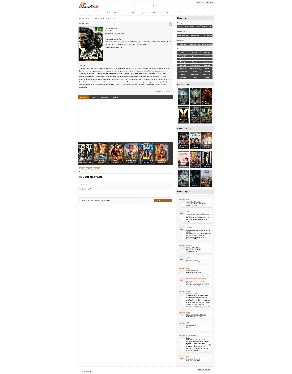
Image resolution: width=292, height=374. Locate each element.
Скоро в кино (179, 13)
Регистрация (209, 2)
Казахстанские (207, 35)
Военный (183, 65)
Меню (188, 338)
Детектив (183, 68)
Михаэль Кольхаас (192, 270)
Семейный (194, 74)
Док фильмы (183, 71)
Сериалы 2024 (195, 44)
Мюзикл (195, 62)
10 (100, 168)
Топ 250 (165, 13)
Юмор (207, 68)
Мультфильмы (195, 65)
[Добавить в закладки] (170, 24)
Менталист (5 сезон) (193, 359)
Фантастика (207, 62)
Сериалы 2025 (129, 13)
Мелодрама (195, 59)
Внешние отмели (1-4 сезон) (195, 281)
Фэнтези (207, 65)
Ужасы (207, 59)
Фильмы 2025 (112, 13)
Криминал (195, 56)
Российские (195, 35)
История (183, 77)
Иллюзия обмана (192, 260)
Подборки (206, 71)
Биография (183, 56)
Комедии (195, 53)
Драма (183, 74)
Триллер (207, 56)
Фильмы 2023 (113, 33)
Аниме (183, 53)
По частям (206, 74)
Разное (195, 71)
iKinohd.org (91, 5)
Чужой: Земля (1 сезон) (193, 248)
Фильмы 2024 (195, 27)
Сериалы (207, 77)
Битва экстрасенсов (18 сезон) (196, 315)
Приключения (195, 68)
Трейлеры (206, 53)
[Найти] (154, 6)
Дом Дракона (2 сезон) (193, 202)
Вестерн (183, 62)
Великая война (191, 325)
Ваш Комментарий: (85, 189)
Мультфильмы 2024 (148, 13)
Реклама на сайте (204, 370)
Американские (183, 35)
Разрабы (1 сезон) (192, 293)
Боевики (121, 33)
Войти (200, 2)
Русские (183, 44)
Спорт (195, 77)
